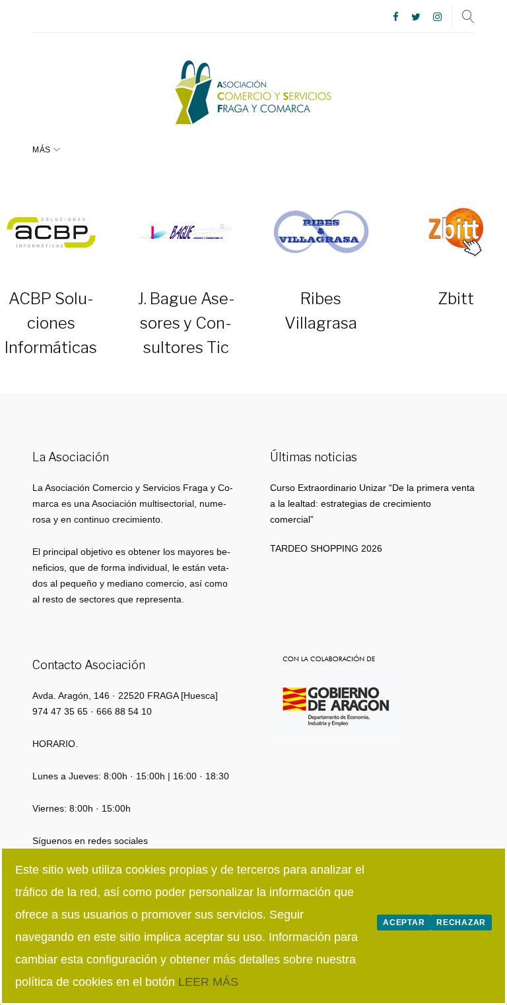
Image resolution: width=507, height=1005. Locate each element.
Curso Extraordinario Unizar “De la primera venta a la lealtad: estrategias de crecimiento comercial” (372, 503)
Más (41, 149)
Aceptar (403, 922)
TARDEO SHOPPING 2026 (326, 548)
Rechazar (461, 922)
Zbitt (456, 298)
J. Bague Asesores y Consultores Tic (186, 323)
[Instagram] (437, 17)
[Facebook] (396, 17)
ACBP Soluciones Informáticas (51, 323)
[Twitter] (416, 17)
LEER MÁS (208, 982)
